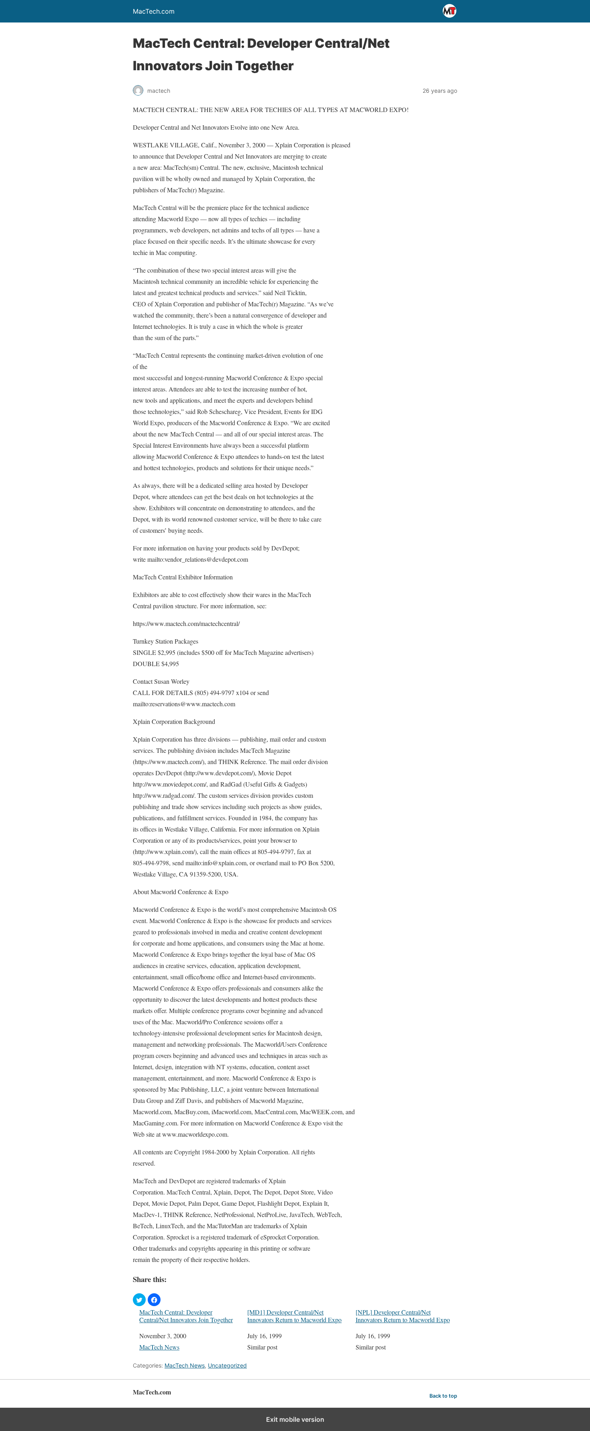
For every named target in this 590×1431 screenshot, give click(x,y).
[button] (139, 1299)
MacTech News (159, 1347)
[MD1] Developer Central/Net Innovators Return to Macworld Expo (294, 1315)
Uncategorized (227, 1365)
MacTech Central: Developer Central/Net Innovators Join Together (186, 1315)
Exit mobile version (295, 1419)
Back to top (443, 1396)
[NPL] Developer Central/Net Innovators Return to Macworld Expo (403, 1315)
